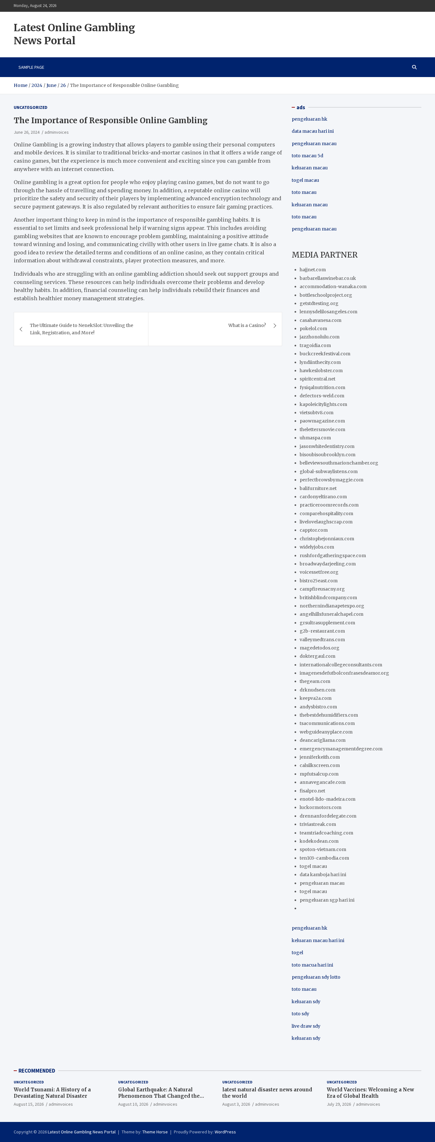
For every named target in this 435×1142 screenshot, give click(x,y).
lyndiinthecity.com (320, 362)
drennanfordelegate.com (328, 816)
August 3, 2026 (236, 1104)
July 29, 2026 (339, 1104)
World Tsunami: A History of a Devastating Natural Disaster (52, 1093)
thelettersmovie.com (322, 429)
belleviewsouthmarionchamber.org (339, 463)
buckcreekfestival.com (325, 354)
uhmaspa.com (315, 438)
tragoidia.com (315, 345)
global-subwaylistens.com (329, 471)
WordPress (225, 1132)
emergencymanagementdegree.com (341, 749)
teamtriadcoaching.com (326, 833)
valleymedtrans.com (322, 639)
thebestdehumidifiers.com (329, 715)
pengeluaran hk (309, 119)
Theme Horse (155, 1132)
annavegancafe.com (323, 782)
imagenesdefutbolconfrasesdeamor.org (344, 673)
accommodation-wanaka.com (333, 286)
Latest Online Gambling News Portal (74, 34)
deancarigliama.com (323, 740)
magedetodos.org (319, 648)
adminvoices (57, 132)
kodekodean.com (319, 841)
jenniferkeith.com (320, 757)
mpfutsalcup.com (319, 774)
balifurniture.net (318, 488)
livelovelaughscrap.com (326, 522)
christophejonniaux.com (327, 539)
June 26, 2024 (26, 132)
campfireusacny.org (322, 589)
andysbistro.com (318, 707)
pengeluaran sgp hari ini (327, 900)
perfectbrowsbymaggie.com (331, 480)
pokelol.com (313, 328)
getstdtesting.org (319, 303)
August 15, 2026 (29, 1104)
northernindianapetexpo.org (332, 606)
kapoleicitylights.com (323, 404)
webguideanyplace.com (326, 732)
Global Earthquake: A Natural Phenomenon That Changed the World (159, 1096)
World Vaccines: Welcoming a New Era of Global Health (370, 1093)
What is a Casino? (247, 325)
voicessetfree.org (319, 572)
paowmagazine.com (322, 421)
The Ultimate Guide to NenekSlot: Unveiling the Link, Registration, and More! (81, 329)
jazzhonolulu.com (319, 337)
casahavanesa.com (320, 320)
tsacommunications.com (327, 723)
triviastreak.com (318, 824)
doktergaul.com (317, 656)
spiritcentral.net (317, 379)
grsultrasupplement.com (327, 623)
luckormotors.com (320, 807)
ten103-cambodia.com (324, 858)
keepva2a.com (316, 698)
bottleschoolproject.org (326, 295)
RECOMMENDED (36, 1070)
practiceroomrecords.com (329, 505)
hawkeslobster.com (321, 370)
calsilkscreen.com (320, 765)
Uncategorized (30, 107)
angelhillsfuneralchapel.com (331, 614)
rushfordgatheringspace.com (333, 555)
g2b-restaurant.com (322, 631)
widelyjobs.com (317, 547)
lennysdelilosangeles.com (328, 312)
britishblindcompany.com (328, 597)
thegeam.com (315, 681)
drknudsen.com (317, 690)
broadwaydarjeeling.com (328, 564)
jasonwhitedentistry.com (327, 446)
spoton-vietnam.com (323, 849)
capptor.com (314, 530)
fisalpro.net (312, 791)
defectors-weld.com (322, 396)
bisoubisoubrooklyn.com (327, 455)
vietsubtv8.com (316, 412)
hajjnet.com (313, 270)
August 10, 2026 (133, 1104)
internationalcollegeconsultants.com (341, 665)
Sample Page (31, 67)
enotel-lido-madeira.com (327, 799)
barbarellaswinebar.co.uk (328, 278)
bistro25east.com (319, 581)
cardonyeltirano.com (323, 497)
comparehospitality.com (326, 513)
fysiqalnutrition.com (322, 387)
